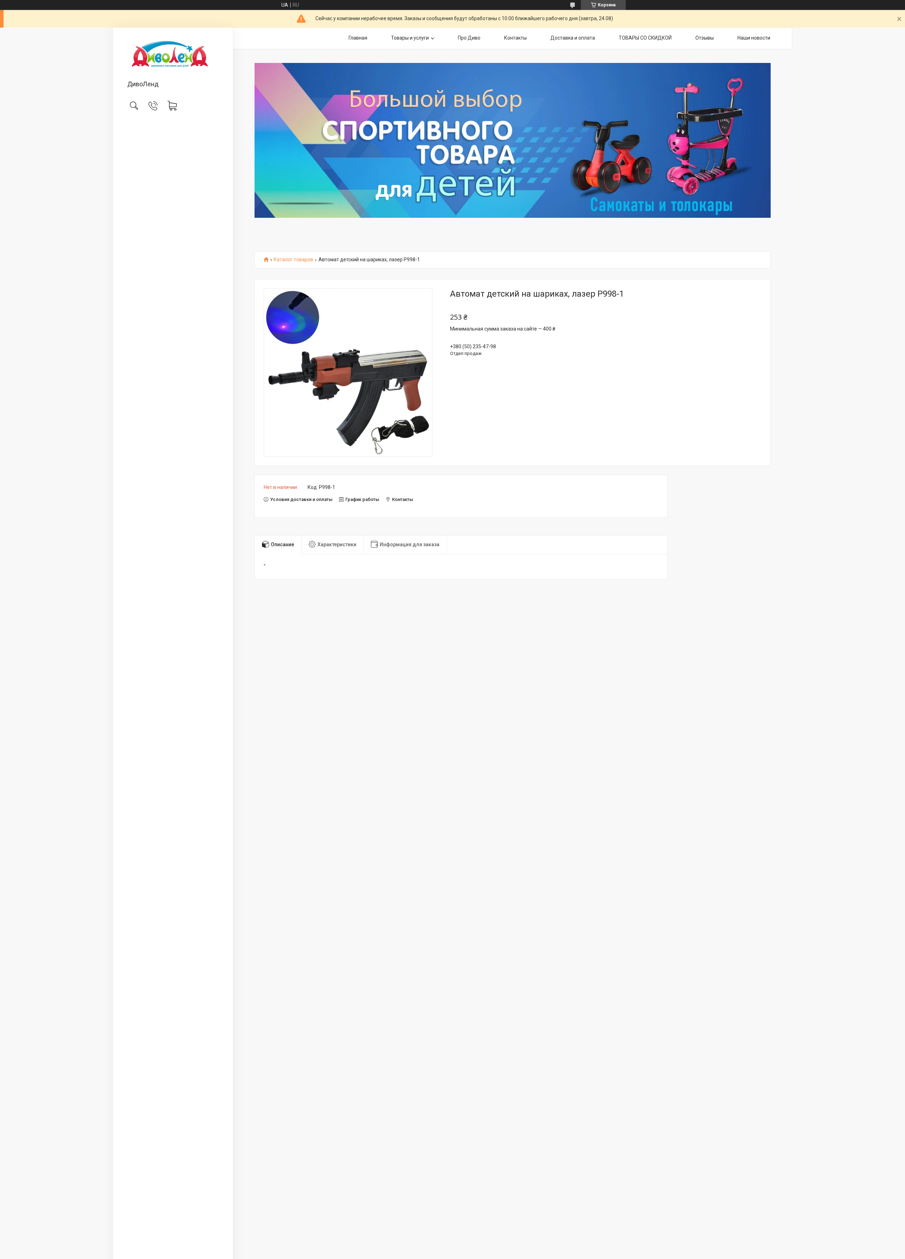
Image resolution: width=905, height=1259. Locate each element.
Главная (358, 38)
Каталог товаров (293, 259)
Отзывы (704, 38)
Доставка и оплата (572, 38)
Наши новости (753, 38)
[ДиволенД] (173, 54)
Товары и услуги (410, 38)
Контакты (515, 38)
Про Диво (469, 38)
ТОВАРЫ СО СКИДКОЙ (645, 38)
